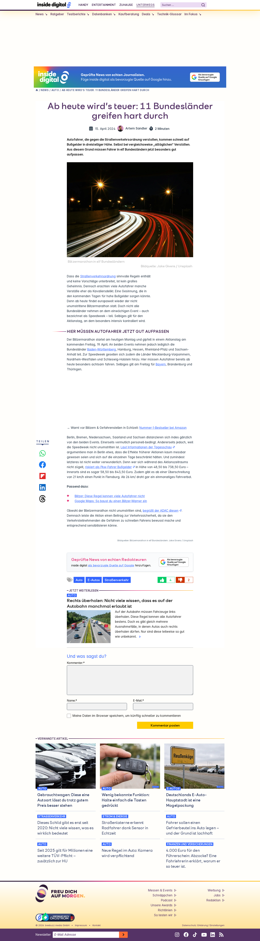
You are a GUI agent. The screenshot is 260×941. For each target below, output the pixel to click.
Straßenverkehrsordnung (98, 276)
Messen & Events (160, 890)
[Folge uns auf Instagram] (177, 935)
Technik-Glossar (169, 14)
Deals (146, 14)
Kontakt (97, 925)
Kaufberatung (129, 14)
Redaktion (213, 900)
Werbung (214, 890)
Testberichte (76, 14)
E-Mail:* (138, 700)
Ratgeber (57, 14)
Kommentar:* (76, 663)
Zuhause (126, 5)
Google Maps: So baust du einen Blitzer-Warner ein (111, 501)
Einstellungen (217, 925)
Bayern (161, 364)
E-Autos (94, 580)
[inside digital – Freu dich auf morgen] (54, 5)
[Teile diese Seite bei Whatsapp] (42, 453)
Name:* (72, 700)
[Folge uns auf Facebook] (186, 935)
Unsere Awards (161, 905)
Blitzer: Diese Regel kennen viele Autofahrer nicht (110, 496)
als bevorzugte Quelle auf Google (111, 565)
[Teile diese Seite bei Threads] (42, 498)
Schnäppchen (162, 895)
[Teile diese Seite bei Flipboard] (42, 476)
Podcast (166, 900)
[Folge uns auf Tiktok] (195, 935)
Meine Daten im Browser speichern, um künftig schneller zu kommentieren (126, 715)
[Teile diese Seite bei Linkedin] (42, 487)
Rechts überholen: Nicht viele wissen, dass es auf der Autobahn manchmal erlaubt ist (120, 603)
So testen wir (163, 915)
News (40, 14)
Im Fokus (191, 14)
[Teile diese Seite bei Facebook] (42, 464)
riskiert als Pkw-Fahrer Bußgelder (108, 467)
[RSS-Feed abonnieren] (221, 935)
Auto (79, 580)
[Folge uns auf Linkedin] (212, 935)
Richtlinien (165, 910)
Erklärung (202, 925)
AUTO (72, 595)
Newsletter (43, 934)
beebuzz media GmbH (57, 925)
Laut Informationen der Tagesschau (146, 447)
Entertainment (104, 5)
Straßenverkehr (117, 580)
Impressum (81, 925)
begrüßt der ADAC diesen (160, 510)
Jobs (217, 895)
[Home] (37, 90)
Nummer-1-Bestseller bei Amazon (163, 427)
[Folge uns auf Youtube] (204, 935)
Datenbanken (102, 14)
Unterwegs (145, 5)
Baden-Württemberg (101, 349)
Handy (83, 5)
